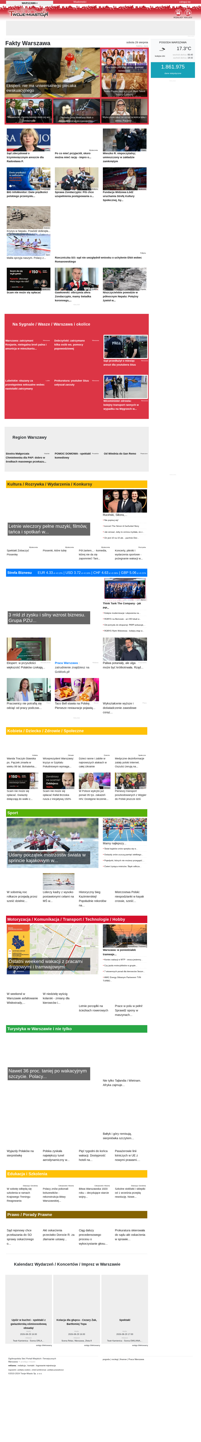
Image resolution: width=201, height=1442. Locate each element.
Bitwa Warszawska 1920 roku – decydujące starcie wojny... (94, 1195)
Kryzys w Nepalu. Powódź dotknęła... (28, 215)
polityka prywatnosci (56, 1386)
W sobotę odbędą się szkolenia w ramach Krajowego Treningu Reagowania (22, 1197)
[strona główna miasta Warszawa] (28, 11)
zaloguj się (185, 2)
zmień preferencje (39, 1386)
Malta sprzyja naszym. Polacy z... (28, 242)
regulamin (12, 1386)
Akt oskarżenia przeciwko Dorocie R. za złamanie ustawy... (58, 1251)
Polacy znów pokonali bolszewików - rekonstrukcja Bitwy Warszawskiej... (58, 1197)
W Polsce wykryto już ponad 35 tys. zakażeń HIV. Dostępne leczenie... (94, 815)
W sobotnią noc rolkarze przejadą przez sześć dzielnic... (22, 918)
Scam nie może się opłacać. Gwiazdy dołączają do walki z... (22, 815)
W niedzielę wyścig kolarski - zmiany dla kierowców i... (56, 1032)
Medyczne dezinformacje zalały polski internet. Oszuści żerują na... (130, 783)
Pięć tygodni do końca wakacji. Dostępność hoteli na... (93, 1147)
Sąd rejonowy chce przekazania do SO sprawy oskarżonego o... (20, 1253)
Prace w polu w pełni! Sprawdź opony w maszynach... (129, 1032)
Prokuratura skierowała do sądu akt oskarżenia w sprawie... (130, 1251)
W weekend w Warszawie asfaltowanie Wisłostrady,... (22, 1032)
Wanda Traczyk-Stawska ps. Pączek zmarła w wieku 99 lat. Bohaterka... (22, 783)
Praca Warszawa (66, 684)
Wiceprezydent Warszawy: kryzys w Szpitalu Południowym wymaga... (58, 783)
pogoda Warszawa (173, 27)
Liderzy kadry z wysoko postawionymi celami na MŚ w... (58, 918)
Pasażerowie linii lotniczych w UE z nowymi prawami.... (127, 1147)
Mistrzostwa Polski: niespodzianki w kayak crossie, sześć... (129, 918)
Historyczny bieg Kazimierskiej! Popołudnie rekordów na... (92, 920)
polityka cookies (24, 1386)
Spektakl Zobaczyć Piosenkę (22, 572)
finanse (123, 1375)
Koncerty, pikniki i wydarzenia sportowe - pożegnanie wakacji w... (130, 574)
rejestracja (51, 1381)
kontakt (31, 1381)
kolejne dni (160, 41)
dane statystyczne (173, 58)
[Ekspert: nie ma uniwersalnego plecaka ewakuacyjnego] (52, 57)
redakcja (22, 1381)
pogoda (106, 1375)
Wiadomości (79, 2)
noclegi (115, 1375)
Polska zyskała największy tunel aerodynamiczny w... (56, 1147)
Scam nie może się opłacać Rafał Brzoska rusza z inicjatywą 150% (58, 815)
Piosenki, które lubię (58, 570)
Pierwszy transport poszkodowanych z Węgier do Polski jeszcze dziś (130, 815)
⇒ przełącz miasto (26, 1378)
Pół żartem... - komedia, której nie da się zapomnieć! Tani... (94, 574)
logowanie (40, 1381)
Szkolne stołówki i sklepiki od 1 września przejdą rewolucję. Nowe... (130, 1195)
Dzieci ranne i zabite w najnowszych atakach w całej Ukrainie (94, 783)
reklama (12, 1381)
